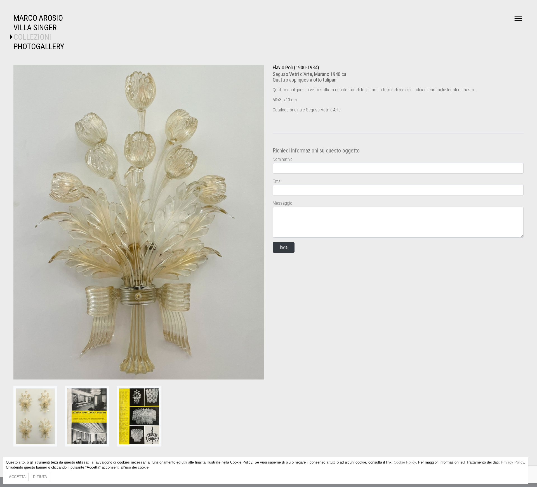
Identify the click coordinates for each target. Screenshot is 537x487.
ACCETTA (17, 477)
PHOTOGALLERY (38, 46)
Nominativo (283, 159)
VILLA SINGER (35, 27)
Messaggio (282, 203)
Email (277, 181)
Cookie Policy (405, 462)
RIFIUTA (40, 477)
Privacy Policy (512, 462)
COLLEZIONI (32, 37)
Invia (284, 247)
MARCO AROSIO (38, 18)
